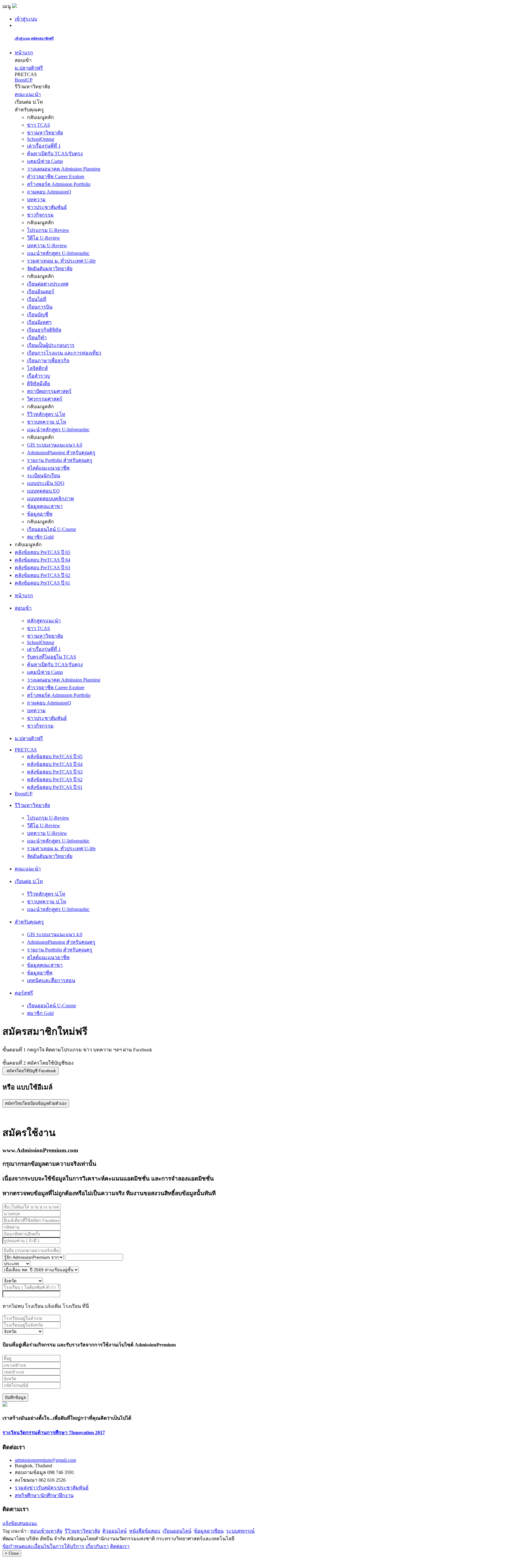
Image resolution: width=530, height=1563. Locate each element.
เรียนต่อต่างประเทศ (47, 283)
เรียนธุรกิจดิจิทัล (44, 329)
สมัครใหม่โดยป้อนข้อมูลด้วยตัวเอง (36, 1103)
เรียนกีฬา (37, 337)
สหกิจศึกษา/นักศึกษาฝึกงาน (44, 1495)
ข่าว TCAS (38, 125)
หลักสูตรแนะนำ (44, 620)
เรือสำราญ (38, 375)
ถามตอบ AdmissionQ (49, 191)
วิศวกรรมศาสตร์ (44, 398)
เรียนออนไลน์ (177, 1531)
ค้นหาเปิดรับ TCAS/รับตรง (55, 153)
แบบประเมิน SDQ (45, 483)
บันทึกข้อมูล (15, 1397)
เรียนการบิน (39, 306)
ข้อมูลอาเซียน (209, 1531)
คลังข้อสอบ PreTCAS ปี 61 (42, 583)
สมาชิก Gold (40, 537)
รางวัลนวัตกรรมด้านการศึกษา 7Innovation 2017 (53, 1432)
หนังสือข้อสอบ (144, 1531)
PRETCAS (26, 749)
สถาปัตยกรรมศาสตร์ (49, 391)
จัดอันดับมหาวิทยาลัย (49, 268)
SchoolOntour (40, 139)
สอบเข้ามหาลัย (46, 1531)
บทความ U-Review (47, 245)
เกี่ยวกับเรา (97, 1546)
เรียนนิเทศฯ (39, 322)
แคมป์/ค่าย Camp (45, 161)
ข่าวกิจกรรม (40, 214)
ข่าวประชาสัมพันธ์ (47, 207)
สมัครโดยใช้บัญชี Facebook (31, 1071)
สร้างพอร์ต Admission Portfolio (58, 184)
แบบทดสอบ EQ (43, 490)
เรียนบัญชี (37, 314)
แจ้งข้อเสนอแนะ (19, 1523)
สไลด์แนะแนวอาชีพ (48, 467)
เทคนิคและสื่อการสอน (51, 980)
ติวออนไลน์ (114, 1531)
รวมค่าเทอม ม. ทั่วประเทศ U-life (61, 260)
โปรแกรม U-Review (48, 230)
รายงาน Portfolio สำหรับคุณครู (59, 460)
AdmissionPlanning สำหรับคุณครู (61, 452)
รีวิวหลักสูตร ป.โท (46, 414)
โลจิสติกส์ (37, 368)
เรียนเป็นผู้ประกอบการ (51, 345)
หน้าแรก (24, 52)
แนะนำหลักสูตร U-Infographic (58, 253)
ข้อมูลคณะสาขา (45, 506)
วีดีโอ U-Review (43, 237)
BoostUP (24, 80)
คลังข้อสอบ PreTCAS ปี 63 (42, 567)
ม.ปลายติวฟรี (29, 68)
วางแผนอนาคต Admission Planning (63, 168)
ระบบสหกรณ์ (240, 1531)
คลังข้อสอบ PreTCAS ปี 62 (42, 575)
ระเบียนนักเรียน (43, 475)
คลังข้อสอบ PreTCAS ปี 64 (42, 560)
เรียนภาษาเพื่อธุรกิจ (48, 360)
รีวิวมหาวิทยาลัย (82, 1531)
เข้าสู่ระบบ (26, 18)
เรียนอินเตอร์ (40, 291)
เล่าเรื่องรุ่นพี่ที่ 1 (44, 145)
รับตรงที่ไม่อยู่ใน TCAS (51, 656)
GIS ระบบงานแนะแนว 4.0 (54, 444)
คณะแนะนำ (28, 94)
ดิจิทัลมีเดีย (38, 383)
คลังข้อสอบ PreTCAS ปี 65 (42, 552)
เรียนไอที (36, 299)
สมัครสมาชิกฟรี (42, 38)
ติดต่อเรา (119, 1546)
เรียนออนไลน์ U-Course (51, 529)
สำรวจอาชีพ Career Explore (55, 176)
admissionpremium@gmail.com (45, 1460)
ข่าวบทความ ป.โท (46, 421)
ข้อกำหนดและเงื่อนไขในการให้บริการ (43, 1546)
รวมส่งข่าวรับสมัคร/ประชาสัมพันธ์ (52, 1487)
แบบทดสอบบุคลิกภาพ (50, 498)
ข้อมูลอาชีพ (39, 514)
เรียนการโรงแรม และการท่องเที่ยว (64, 352)
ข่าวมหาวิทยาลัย (45, 132)
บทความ (36, 199)
